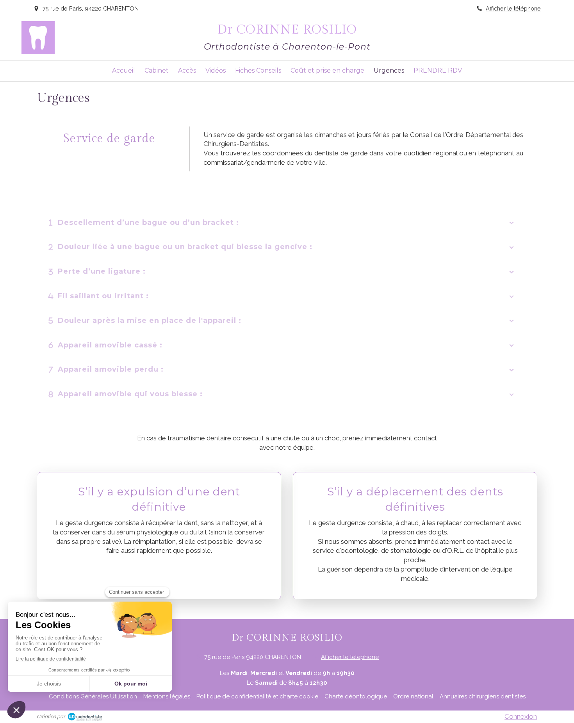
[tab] (287, 222)
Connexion (520, 716)
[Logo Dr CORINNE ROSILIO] (38, 52)
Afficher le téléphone (513, 8)
